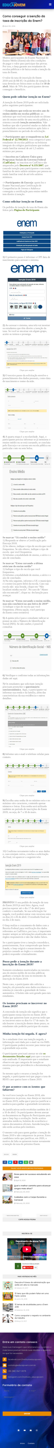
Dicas (6, 1154)
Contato (31, 1443)
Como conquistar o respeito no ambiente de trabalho (32, 1316)
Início (22, 1443)
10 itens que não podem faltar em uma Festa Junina (32, 1294)
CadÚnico (9, 162)
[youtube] (25, 1430)
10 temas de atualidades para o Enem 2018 (31, 1305)
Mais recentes (13, 1216)
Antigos (43, 1216)
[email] (31, 1430)
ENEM (15, 1154)
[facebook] (19, 1430)
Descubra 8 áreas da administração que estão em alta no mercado (32, 1283)
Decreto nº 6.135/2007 (32, 165)
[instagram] (37, 1430)
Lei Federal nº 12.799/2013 (25, 138)
